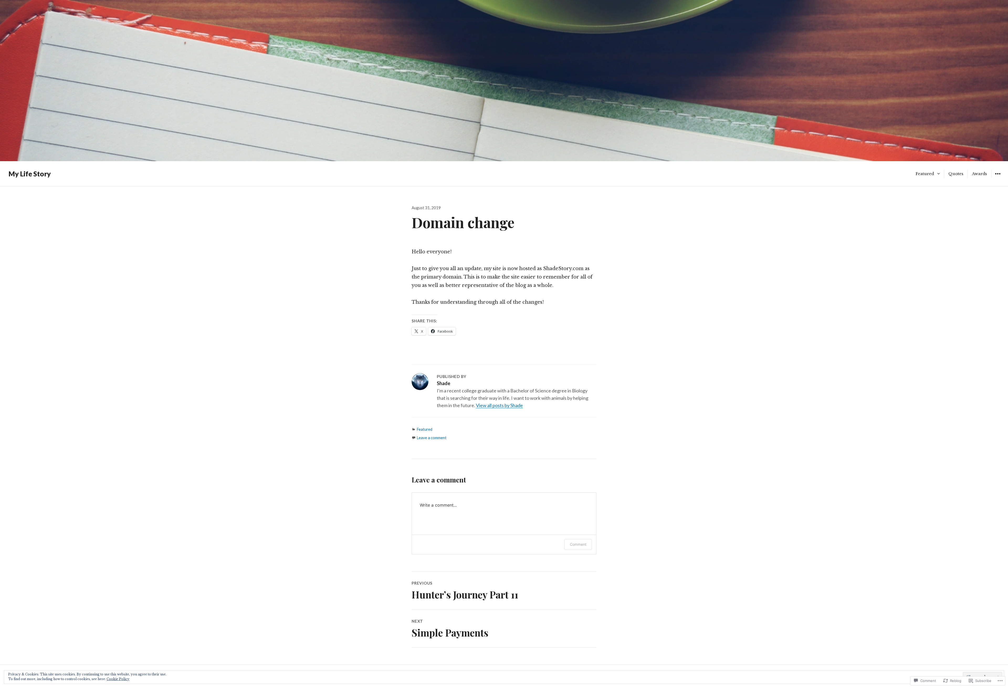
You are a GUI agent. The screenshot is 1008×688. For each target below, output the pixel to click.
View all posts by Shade (499, 405)
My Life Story (29, 174)
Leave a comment (432, 437)
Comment (578, 544)
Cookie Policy (118, 679)
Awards (979, 173)
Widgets (997, 177)
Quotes (955, 173)
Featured (925, 173)
